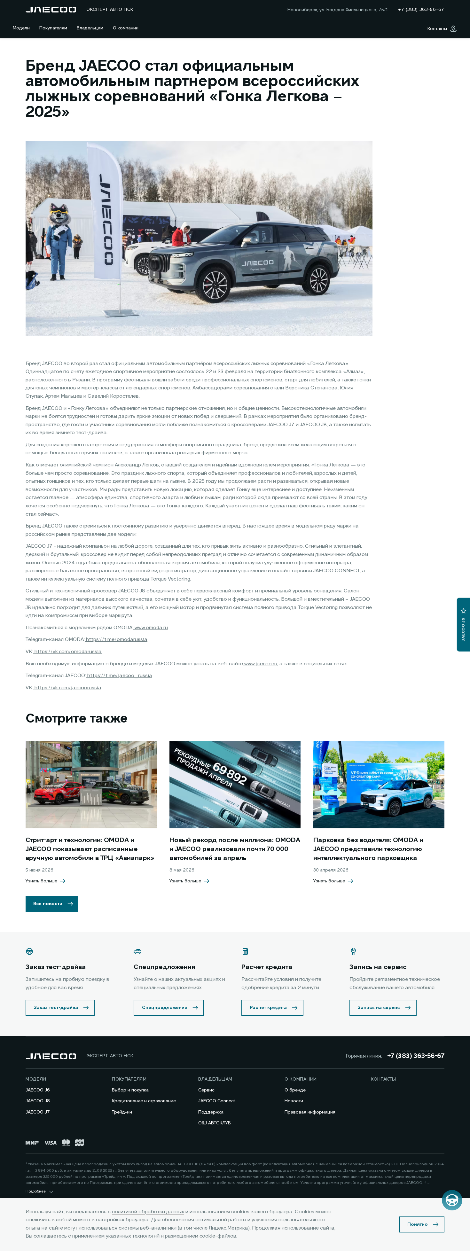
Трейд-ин (122, 1112)
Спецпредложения (164, 1007)
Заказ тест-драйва (56, 1007)
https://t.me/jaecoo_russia (119, 675)
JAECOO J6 (38, 1090)
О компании (125, 28)
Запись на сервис (379, 1007)
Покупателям (53, 28)
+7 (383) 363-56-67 (415, 1056)
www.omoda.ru (150, 627)
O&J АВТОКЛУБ (214, 1123)
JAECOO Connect (216, 1101)
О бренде (295, 1090)
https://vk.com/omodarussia (67, 651)
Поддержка (210, 1112)
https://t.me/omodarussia (116, 639)
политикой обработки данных (148, 1212)
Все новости (47, 904)
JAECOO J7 (38, 1112)
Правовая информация (310, 1112)
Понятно (417, 1224)
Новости (294, 1101)
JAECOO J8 (38, 1101)
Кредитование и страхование (144, 1101)
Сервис (206, 1090)
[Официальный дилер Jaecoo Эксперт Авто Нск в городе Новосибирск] (51, 9)
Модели (21, 28)
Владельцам (90, 28)
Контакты (383, 1079)
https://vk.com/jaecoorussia (67, 688)
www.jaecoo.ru (260, 664)
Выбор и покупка (130, 1090)
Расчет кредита (268, 1007)
